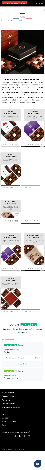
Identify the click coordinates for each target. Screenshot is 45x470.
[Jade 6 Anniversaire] (10, 298)
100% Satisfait (8, 392)
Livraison (5, 418)
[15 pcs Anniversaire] (10, 131)
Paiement (6, 400)
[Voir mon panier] (2, 20)
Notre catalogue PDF (11, 407)
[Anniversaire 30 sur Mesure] (34, 255)
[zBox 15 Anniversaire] (34, 131)
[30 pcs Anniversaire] (10, 174)
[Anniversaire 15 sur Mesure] (10, 215)
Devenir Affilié (8, 396)
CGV (4, 425)
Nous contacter (9, 421)
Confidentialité (8, 403)
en (12, 20)
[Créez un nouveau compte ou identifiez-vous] (44, 10)
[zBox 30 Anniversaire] (10, 255)
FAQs (4, 414)
